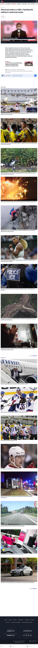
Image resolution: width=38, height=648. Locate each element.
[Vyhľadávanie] (34, 1)
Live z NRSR (8, 3)
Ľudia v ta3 (8, 622)
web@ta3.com (11, 635)
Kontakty (32, 619)
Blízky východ (13, 3)
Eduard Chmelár (11, 69)
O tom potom (24, 3)
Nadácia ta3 (27, 619)
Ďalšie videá (3, 42)
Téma (29, 3)
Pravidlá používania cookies (27, 622)
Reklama (15, 619)
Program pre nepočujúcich (16, 622)
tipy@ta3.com (10, 631)
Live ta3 (3, 3)
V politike (19, 3)
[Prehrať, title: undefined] (19, 30)
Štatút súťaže (20, 619)
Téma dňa (33, 3)
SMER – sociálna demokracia (19, 69)
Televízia (5, 619)
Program (10, 619)
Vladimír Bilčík (7, 72)
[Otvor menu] (36, 1)
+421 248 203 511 (27, 631)
